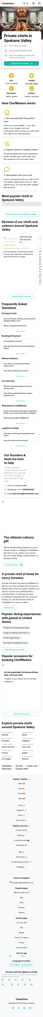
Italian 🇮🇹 (21, 783)
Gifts (21, 898)
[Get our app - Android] (28, 956)
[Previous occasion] (4, 690)
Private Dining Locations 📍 (21, 862)
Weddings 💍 (21, 867)
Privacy (21, 942)
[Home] (8, 3)
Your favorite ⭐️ (21, 820)
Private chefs (31, 766)
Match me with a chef (21, 892)
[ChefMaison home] (21, 999)
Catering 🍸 (21, 835)
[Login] (33, 3)
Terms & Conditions (21, 937)
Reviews (21, 907)
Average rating (32, 83)
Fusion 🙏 (21, 815)
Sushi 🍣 (21, 788)
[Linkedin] (24, 1008)
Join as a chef (21, 922)
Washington (7, 768)
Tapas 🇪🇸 (21, 798)
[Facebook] (18, 1008)
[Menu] (39, 3)
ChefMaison (7, 766)
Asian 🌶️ (21, 805)
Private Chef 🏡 (21, 830)
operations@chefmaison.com (22, 883)
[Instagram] (13, 1008)
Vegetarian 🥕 (21, 810)
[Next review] (38, 262)
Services (19, 766)
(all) (29, 779)
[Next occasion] (38, 690)
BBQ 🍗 (21, 852)
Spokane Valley (21, 768)
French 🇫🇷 (21, 793)
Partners (22, 913)
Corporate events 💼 (21, 840)
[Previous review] (4, 262)
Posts (21, 902)
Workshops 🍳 (21, 845)
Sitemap (21, 933)
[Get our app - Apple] (14, 956)
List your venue (21, 948)
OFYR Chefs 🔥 (21, 857)
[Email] (30, 1008)
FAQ (21, 928)
